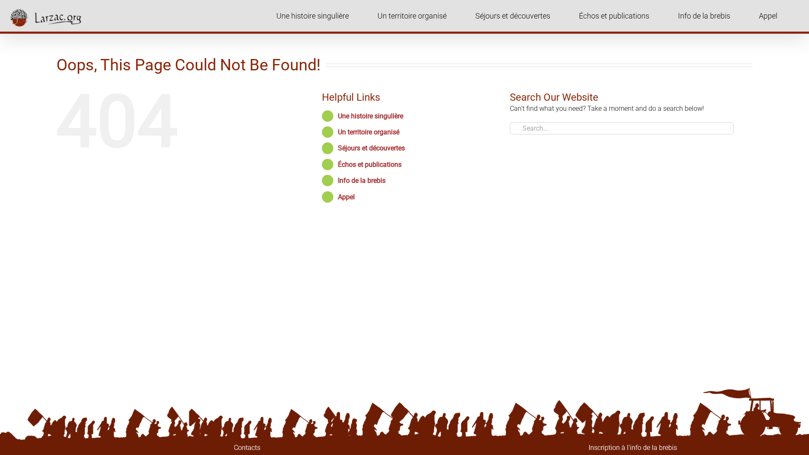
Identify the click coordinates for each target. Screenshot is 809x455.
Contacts (247, 448)
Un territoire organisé (368, 132)
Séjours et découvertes (371, 148)
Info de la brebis (362, 181)
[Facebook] (413, 447)
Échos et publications (370, 165)
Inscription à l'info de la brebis (633, 448)
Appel (346, 197)
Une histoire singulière (370, 116)
